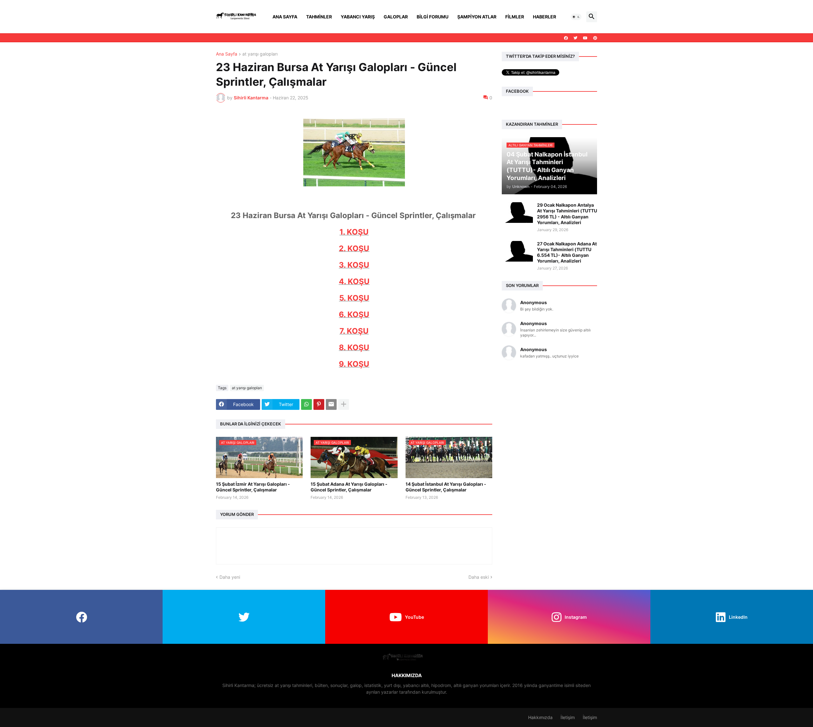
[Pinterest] (318, 404)
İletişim (568, 717)
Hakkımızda (540, 717)
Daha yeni (229, 577)
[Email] (331, 404)
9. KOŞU (354, 364)
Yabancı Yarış (358, 16)
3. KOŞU (354, 265)
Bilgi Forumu (432, 16)
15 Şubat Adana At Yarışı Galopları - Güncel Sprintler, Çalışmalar (349, 486)
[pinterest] (595, 38)
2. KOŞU (354, 248)
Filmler (514, 16)
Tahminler (319, 16)
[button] (576, 17)
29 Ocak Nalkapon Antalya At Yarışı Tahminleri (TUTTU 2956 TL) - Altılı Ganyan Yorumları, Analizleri (567, 213)
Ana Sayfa (284, 16)
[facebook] (566, 38)
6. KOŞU (354, 314)
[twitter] (575, 38)
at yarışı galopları (260, 54)
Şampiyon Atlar (476, 16)
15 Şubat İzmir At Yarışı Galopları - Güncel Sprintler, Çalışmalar (253, 486)
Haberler (544, 16)
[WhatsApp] (306, 404)
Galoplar (396, 16)
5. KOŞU (354, 298)
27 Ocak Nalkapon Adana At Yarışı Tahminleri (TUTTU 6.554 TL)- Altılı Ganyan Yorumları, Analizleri (567, 252)
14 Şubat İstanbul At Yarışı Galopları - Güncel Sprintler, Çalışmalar (446, 486)
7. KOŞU (354, 331)
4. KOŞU (354, 281)
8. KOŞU (354, 347)
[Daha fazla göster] (343, 404)
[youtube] (585, 38)
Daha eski (478, 577)
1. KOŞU (354, 232)
